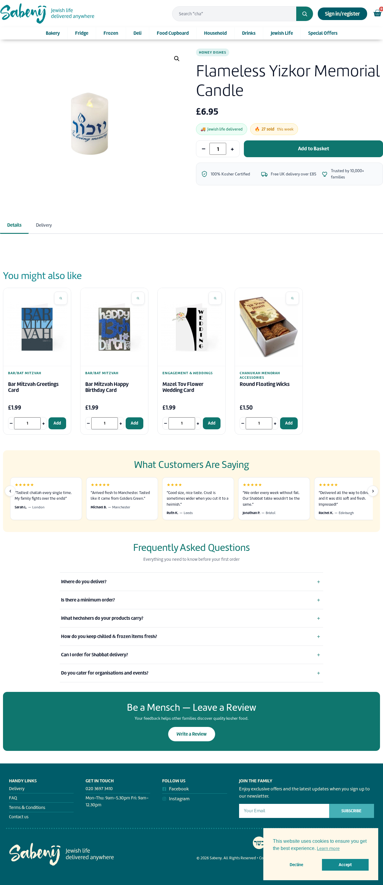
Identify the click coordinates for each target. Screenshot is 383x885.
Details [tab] (14, 225)
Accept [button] (345, 864)
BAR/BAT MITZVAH (24, 373)
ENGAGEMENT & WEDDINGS (187, 373)
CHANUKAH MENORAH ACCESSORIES (260, 375)
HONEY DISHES (212, 52)
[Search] (304, 14)
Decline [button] (296, 864)
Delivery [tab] (44, 225)
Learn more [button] (328, 848)
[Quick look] (60, 298)
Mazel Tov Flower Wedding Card (182, 387)
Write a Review (192, 734)
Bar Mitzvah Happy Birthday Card (107, 387)
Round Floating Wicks (265, 384)
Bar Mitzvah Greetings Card (33, 387)
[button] (176, 58)
